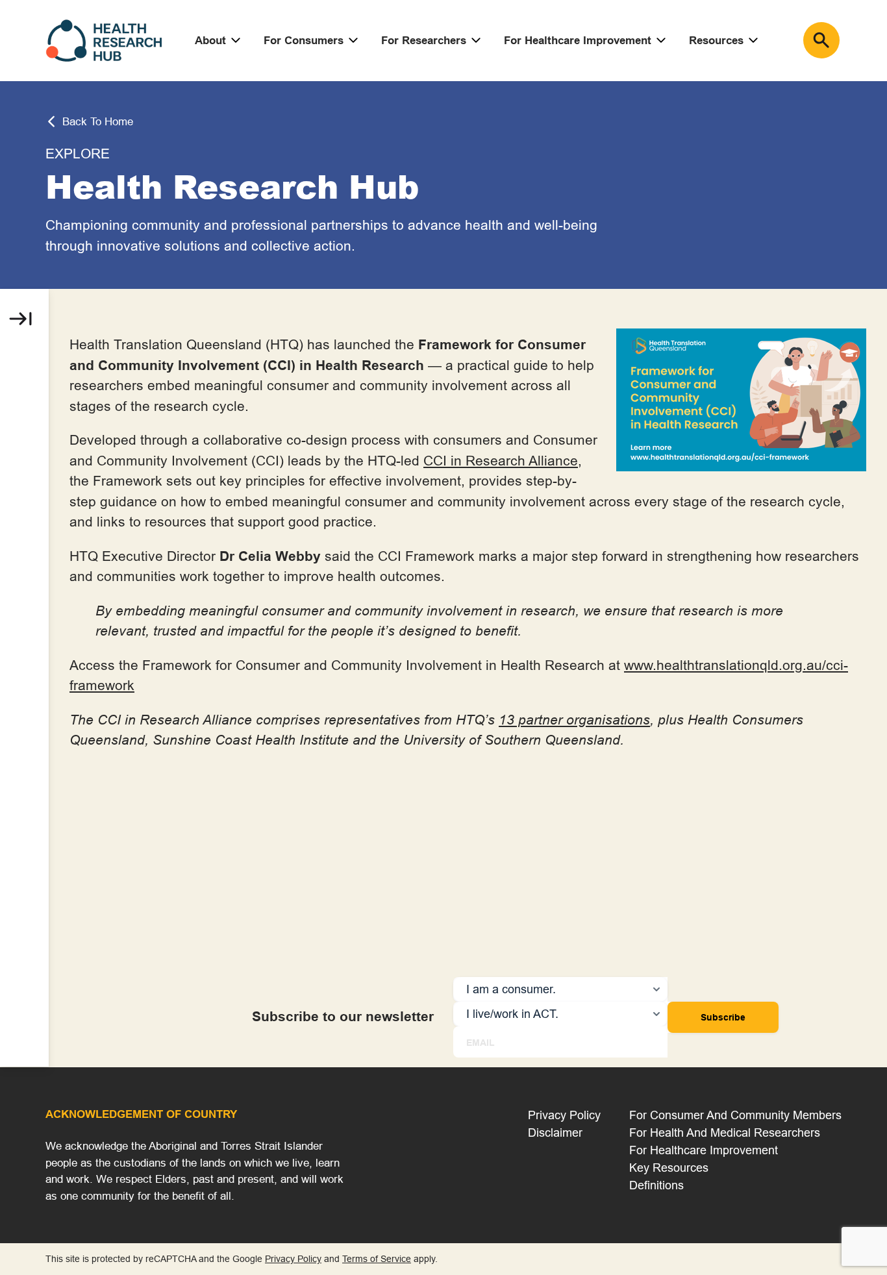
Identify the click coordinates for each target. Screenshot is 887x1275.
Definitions (656, 1185)
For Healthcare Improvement (577, 40)
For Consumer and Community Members (735, 1115)
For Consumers (304, 40)
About (210, 40)
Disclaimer (555, 1132)
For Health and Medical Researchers (724, 1132)
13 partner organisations (574, 720)
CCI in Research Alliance (500, 461)
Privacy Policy (564, 1115)
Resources (716, 40)
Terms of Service (376, 1259)
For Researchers (423, 40)
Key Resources (668, 1167)
